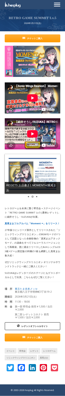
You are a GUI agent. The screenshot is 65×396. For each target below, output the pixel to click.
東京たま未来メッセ (26, 288)
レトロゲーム (49, 350)
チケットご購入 (35, 38)
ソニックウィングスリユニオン (20, 357)
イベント (10, 350)
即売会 (22, 350)
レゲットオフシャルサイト (34, 326)
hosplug (29, 390)
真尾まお (44, 357)
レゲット (34, 350)
